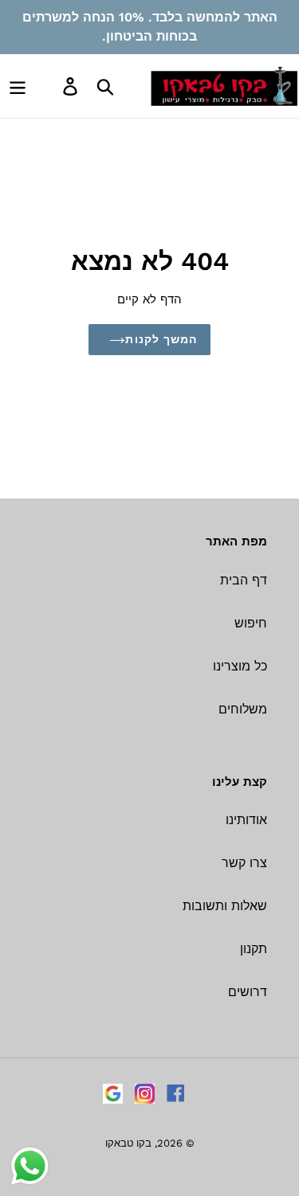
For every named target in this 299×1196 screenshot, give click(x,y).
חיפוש (250, 623)
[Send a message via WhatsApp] (30, 1166)
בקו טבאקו (128, 1143)
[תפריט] (17, 86)
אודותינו (246, 819)
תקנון (253, 948)
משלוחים (242, 709)
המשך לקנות (161, 339)
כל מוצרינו (240, 666)
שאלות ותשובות (225, 905)
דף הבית (243, 580)
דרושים (247, 991)
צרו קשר (244, 862)
